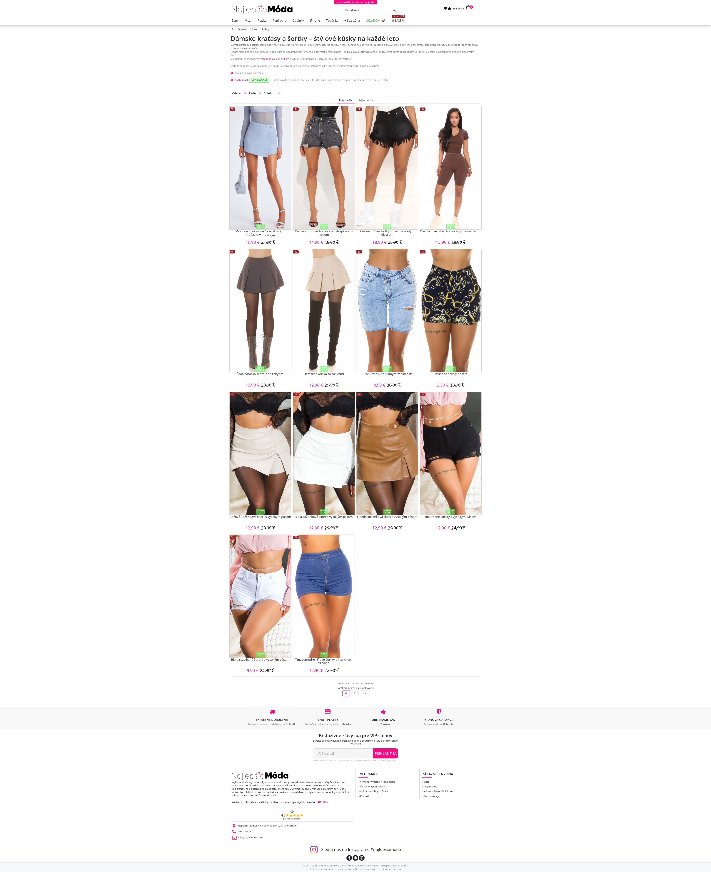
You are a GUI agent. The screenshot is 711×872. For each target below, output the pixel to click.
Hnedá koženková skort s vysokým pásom (387, 517)
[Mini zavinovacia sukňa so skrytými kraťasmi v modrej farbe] (260, 167)
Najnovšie (345, 100)
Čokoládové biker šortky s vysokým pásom (450, 231)
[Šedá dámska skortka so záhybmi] (260, 310)
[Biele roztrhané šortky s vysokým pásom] (260, 596)
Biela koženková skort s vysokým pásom (324, 517)
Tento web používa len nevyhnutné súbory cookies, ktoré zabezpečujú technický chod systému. (355, 869)
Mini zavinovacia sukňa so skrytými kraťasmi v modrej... (260, 233)
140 (364, 693)
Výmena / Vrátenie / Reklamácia (377, 781)
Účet (426, 781)
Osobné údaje (431, 796)
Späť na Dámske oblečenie (249, 73)
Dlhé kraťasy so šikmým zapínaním (387, 374)
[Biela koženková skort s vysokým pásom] (324, 453)
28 (346, 693)
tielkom (285, 59)
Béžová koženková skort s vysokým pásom (260, 517)
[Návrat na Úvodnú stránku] (232, 29)
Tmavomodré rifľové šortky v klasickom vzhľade (323, 661)
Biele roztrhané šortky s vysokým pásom (260, 660)
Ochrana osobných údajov (374, 791)
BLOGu (324, 802)
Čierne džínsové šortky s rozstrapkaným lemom (324, 233)
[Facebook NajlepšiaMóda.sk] (349, 858)
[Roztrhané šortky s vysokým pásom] (451, 453)
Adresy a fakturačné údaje (438, 791)
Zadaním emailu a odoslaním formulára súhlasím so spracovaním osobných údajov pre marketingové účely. (354, 760)
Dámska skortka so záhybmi (324, 374)
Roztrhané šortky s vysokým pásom (450, 517)
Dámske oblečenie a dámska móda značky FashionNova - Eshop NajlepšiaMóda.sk (363, 865)
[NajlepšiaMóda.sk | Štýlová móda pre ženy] (262, 9)
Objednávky (430, 786)
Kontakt (364, 796)
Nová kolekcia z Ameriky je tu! (355, 2)
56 (355, 693)
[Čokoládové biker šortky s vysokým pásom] (451, 167)
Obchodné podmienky (372, 786)
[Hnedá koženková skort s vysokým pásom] (387, 453)
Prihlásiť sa (386, 753)
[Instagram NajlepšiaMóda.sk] (362, 858)
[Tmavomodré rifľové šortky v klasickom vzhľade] (324, 596)
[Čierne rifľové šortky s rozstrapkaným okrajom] (387, 167)
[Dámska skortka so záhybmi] (324, 310)
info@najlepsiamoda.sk (251, 837)
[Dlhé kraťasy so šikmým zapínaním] (387, 310)
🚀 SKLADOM (259, 80)
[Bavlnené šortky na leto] (451, 310)
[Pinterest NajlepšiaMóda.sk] (355, 858)
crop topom (267, 59)
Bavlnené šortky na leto (451, 374)
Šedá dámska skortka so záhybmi (260, 374)
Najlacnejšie (365, 100)
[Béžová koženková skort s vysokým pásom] (260, 453)
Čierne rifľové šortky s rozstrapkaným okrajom (387, 233)
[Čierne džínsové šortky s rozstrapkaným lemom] (324, 167)
